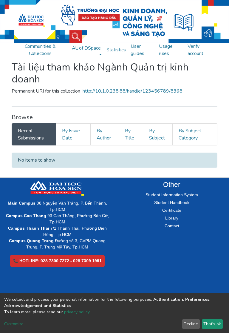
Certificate (171, 210)
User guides (137, 49)
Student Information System (172, 194)
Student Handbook (171, 202)
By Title (129, 134)
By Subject (157, 134)
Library (171, 218)
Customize (14, 324)
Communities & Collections (40, 50)
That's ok (212, 324)
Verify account (195, 49)
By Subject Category (190, 134)
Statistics (116, 50)
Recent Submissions (31, 134)
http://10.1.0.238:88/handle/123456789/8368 (132, 91)
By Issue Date (71, 134)
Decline (191, 324)
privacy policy (76, 312)
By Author (104, 134)
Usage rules (166, 49)
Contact (172, 225)
